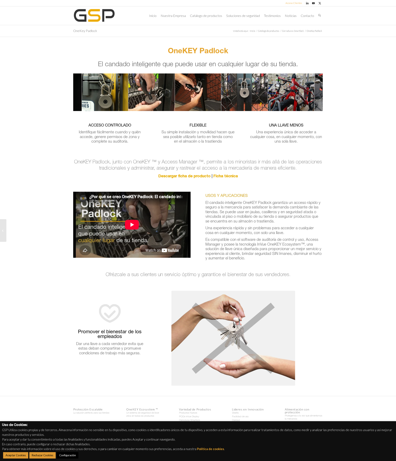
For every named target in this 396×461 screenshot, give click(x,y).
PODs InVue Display (189, 416)
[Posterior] (313, 92)
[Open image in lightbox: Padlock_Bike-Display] (309, 106)
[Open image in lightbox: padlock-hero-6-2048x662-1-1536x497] (170, 106)
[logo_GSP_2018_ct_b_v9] (94, 15)
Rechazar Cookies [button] (42, 455)
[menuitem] (292, 3)
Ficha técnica (225, 176)
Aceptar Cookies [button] (16, 455)
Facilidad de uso (240, 416)
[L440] (3, 230)
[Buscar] (319, 15)
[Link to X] (320, 3)
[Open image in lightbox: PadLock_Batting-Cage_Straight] (263, 106)
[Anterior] (82, 92)
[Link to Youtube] (313, 3)
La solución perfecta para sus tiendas (91, 413)
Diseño (235, 413)
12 (216, 105)
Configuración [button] (67, 455)
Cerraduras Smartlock (189, 420)
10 (209, 105)
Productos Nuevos (188, 413)
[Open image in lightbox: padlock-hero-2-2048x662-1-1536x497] (77, 106)
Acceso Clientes (293, 3)
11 (212, 105)
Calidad (236, 420)
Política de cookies (210, 449)
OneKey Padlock (85, 31)
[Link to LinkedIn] (307, 3)
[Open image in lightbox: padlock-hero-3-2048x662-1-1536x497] (123, 106)
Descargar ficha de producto (184, 176)
